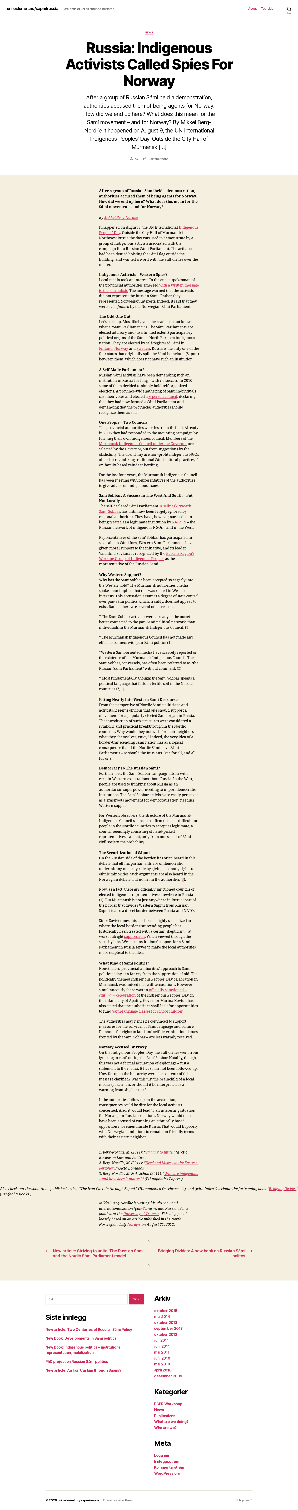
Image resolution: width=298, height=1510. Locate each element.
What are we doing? (171, 1422)
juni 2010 (162, 1358)
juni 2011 (162, 1346)
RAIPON (179, 522)
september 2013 (168, 1328)
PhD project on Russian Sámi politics (77, 1361)
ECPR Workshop (168, 1404)
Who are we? (165, 1428)
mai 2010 (162, 1364)
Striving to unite (158, 1152)
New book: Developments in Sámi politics (81, 1338)
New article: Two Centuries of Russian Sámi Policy (89, 1329)
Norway (121, 348)
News (149, 32)
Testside (267, 8)
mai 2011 (162, 1352)
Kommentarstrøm (169, 1467)
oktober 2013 (165, 1322)
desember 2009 (168, 1376)
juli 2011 (161, 1340)
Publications (164, 1416)
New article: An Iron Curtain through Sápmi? (83, 1370)
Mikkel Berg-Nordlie (121, 217)
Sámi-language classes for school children (147, 1011)
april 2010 (162, 1370)
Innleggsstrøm (166, 1461)
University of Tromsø (141, 1214)
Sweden (143, 348)
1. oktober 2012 (158, 159)
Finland (106, 348)
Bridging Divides (282, 1189)
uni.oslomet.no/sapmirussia (32, 9)
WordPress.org (167, 1473)
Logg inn (161, 1455)
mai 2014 (162, 1316)
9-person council (162, 396)
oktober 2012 (165, 1334)
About (252, 8)
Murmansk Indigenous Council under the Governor (143, 444)
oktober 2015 (165, 1311)
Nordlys (134, 1224)
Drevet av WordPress (118, 1500)
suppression (134, 936)
